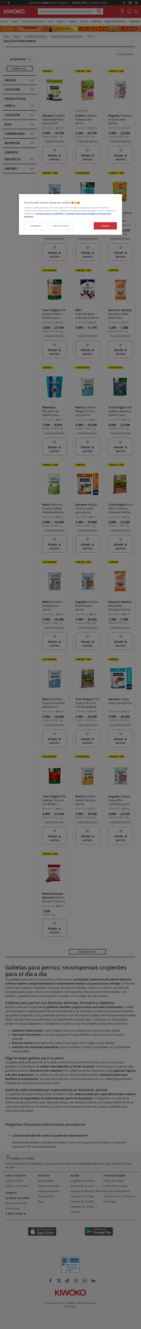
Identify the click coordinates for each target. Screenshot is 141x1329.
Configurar (35, 225)
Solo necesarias (61, 225)
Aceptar (105, 225)
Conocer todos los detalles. (50, 213)
